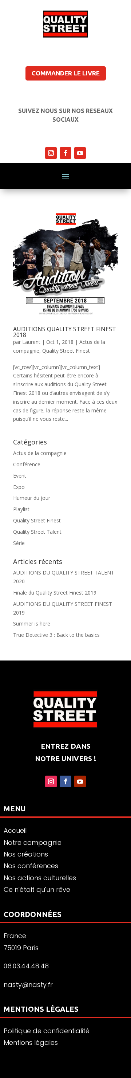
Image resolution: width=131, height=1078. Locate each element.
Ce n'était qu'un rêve (37, 889)
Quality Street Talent (37, 531)
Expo (19, 486)
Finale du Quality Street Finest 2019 (54, 592)
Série (19, 543)
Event (19, 475)
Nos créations (26, 854)
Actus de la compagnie (40, 453)
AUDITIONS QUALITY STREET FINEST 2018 (64, 332)
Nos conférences (31, 865)
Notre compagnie (32, 842)
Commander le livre (66, 73)
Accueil (15, 830)
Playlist (21, 509)
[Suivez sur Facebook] (65, 153)
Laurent (31, 341)
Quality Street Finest (66, 350)
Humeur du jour (31, 497)
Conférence (26, 464)
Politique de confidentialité (47, 1030)
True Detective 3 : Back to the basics (56, 634)
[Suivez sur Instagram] (51, 153)
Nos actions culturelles (40, 877)
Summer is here (31, 623)
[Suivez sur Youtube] (80, 153)
